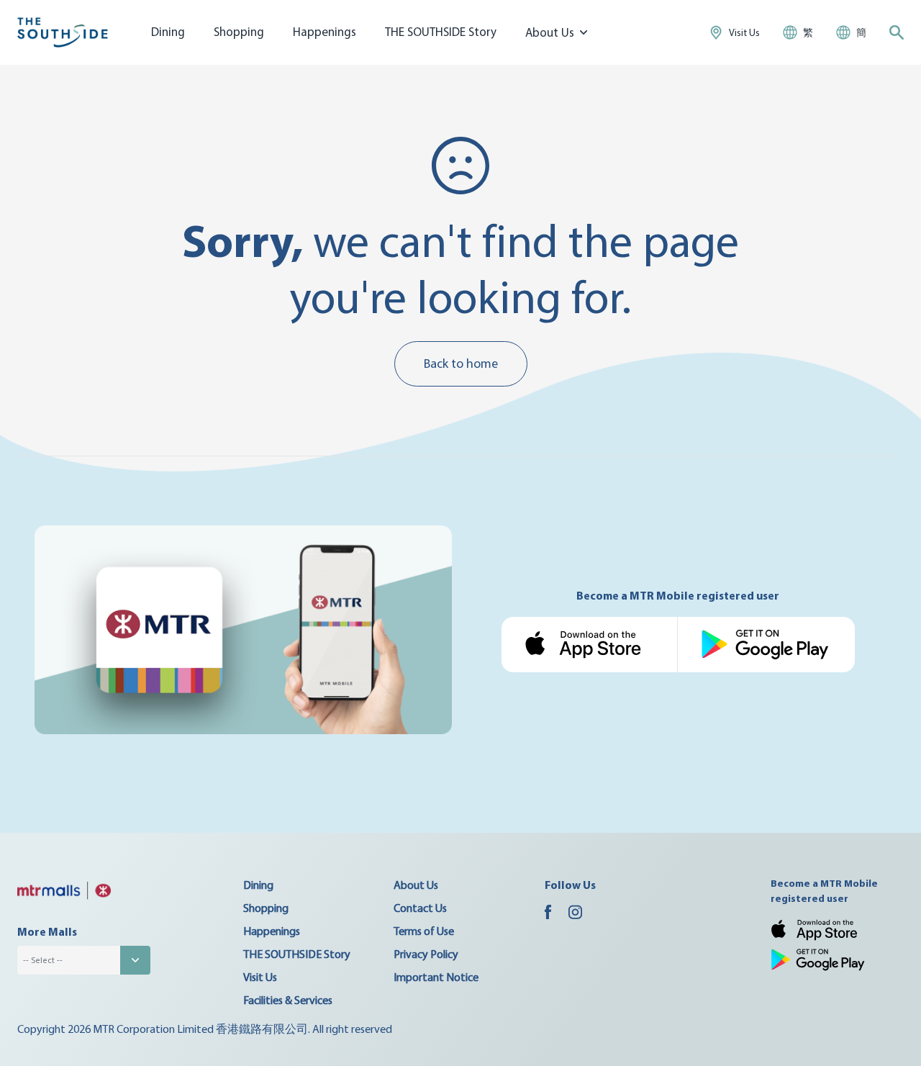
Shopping (239, 31)
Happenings (324, 31)
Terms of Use (424, 930)
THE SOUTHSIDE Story (440, 31)
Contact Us (420, 907)
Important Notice (436, 977)
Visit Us (260, 977)
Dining (168, 31)
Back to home (461, 363)
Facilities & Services (287, 1000)
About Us (416, 884)
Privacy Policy (426, 954)
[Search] (896, 32)
